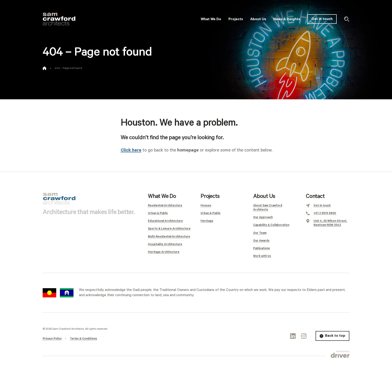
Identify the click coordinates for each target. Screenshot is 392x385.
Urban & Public (158, 213)
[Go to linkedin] (293, 336)
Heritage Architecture (163, 252)
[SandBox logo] (59, 19)
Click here (131, 150)
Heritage (207, 221)
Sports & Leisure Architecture (169, 228)
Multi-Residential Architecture (169, 236)
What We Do (162, 196)
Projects (210, 196)
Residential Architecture (165, 205)
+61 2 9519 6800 (325, 213)
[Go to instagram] (303, 336)
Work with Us (262, 256)
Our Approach (263, 217)
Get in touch (322, 19)
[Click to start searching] (346, 19)
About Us (264, 196)
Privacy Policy (52, 338)
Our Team (260, 233)
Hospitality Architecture (165, 244)
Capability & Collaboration (271, 225)
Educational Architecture (165, 221)
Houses (206, 205)
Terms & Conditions (83, 338)
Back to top (335, 336)
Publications (261, 248)
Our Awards (261, 240)
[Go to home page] (44, 68)
